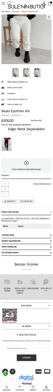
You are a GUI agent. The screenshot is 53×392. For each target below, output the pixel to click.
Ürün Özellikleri (10, 212)
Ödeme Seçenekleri (10, 241)
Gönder (26, 358)
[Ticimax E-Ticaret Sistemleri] (26, 383)
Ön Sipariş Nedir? (10, 252)
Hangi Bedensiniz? (42, 184)
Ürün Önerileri (9, 247)
